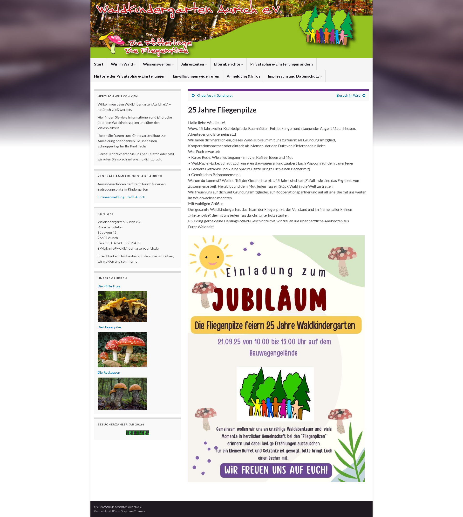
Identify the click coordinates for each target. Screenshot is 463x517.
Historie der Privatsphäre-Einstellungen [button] (129, 76)
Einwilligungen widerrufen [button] (196, 76)
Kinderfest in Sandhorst (215, 95)
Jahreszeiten (193, 64)
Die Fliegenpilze (109, 327)
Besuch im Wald (349, 95)
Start (98, 64)
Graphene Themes (133, 511)
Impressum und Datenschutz (294, 76)
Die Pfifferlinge (109, 286)
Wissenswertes (157, 64)
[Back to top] (452, 506)
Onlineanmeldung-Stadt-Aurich (121, 197)
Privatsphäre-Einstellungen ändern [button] (281, 64)
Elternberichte (227, 64)
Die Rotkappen (109, 372)
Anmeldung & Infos (243, 76)
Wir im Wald (122, 64)
